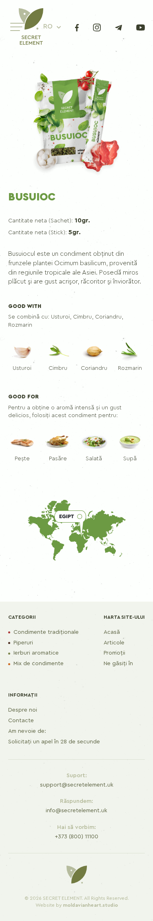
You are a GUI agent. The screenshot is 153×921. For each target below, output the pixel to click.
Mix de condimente (38, 663)
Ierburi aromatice (36, 653)
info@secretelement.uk (76, 810)
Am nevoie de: (27, 731)
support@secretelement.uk (76, 785)
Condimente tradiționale (46, 632)
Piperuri (23, 643)
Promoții (114, 653)
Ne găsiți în (118, 663)
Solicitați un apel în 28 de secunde (54, 742)
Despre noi (22, 710)
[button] (52, 26)
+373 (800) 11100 (76, 837)
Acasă (112, 632)
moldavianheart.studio (90, 905)
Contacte (21, 720)
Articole (114, 643)
